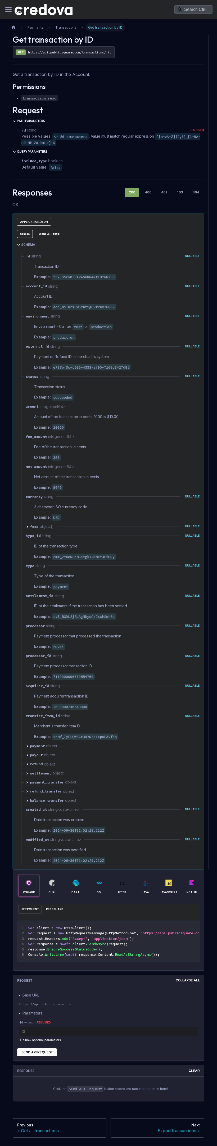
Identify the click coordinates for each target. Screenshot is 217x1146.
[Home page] (13, 27)
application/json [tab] (34, 221)
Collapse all (188, 980)
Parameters (32, 1013)
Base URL (30, 995)
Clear (194, 1071)
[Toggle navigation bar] (8, 9)
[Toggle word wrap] (183, 927)
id (21, 1022)
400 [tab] (148, 192)
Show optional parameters (42, 1040)
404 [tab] (196, 192)
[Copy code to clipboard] (193, 927)
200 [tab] (132, 192)
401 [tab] (164, 192)
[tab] (25, 234)
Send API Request (37, 1052)
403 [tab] (180, 192)
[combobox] (193, 9)
